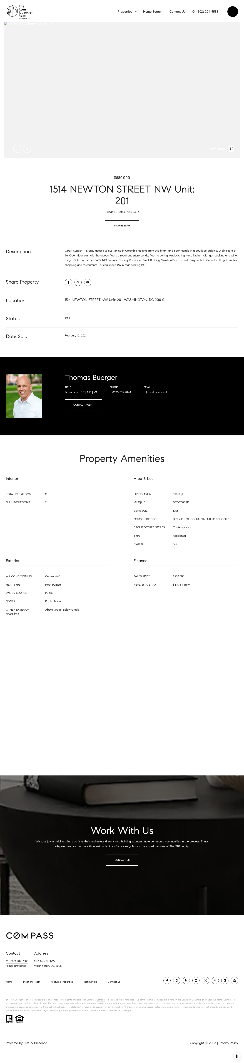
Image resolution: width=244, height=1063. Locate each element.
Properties (125, 12)
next (27, 149)
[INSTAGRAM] (176, 980)
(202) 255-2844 (121, 392)
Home (9, 981)
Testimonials (90, 981)
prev (17, 149)
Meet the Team (31, 981)
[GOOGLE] (224, 980)
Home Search (152, 12)
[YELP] (215, 980)
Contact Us (114, 981)
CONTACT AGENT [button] (83, 404)
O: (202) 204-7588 (17, 961)
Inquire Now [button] (122, 225)
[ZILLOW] (234, 980)
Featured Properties (62, 981)
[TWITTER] (205, 980)
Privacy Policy (228, 1043)
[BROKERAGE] (196, 980)
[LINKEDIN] (186, 980)
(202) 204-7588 (207, 12)
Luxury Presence (35, 1043)
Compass (100, 999)
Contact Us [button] (122, 860)
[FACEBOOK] (167, 980)
